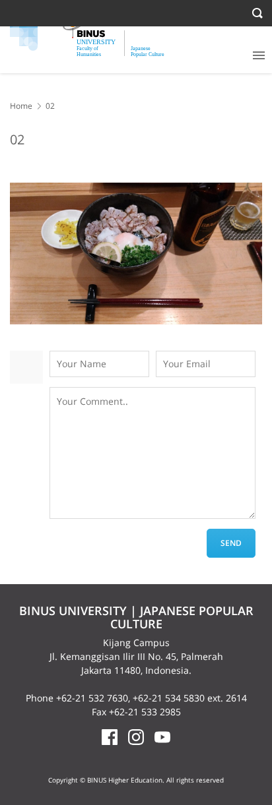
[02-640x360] (136, 253)
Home (21, 105)
